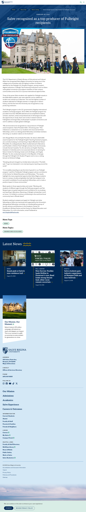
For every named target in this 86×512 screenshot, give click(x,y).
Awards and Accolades (13, 231)
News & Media (7, 450)
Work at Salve (7, 455)
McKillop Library (8, 447)
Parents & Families (9, 424)
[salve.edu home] (7, 2)
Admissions (8, 396)
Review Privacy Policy (24, 508)
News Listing (35, 9)
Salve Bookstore (8, 458)
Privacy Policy (7, 472)
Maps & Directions (9, 363)
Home (13, 9)
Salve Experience (11, 405)
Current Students (9, 416)
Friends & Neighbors (9, 427)
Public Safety (7, 452)
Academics (8, 400)
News (6, 223)
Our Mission (8, 392)
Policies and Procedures (9, 475)
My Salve (6, 435)
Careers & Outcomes (12, 409)
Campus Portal (8, 438)
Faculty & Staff (8, 421)
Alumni (5, 418)
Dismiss (9, 508)
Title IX (5, 470)
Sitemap (5, 477)
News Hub (23, 9)
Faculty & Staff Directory (11, 444)
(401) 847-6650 (8, 376)
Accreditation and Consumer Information (14, 467)
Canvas (5, 432)
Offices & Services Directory (12, 370)
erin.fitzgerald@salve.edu (11, 212)
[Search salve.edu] (81, 2)
